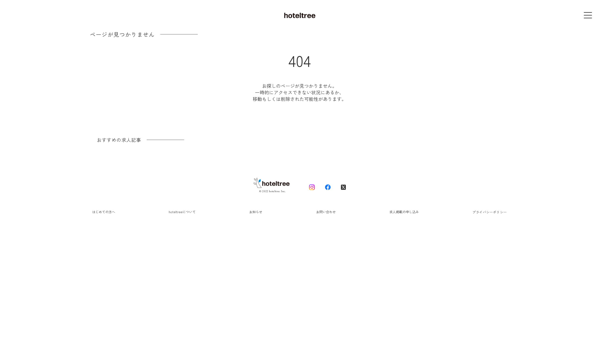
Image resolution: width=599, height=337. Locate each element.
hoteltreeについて (182, 211)
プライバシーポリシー (489, 212)
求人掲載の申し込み (404, 211)
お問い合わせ (326, 211)
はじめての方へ (103, 211)
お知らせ (255, 211)
